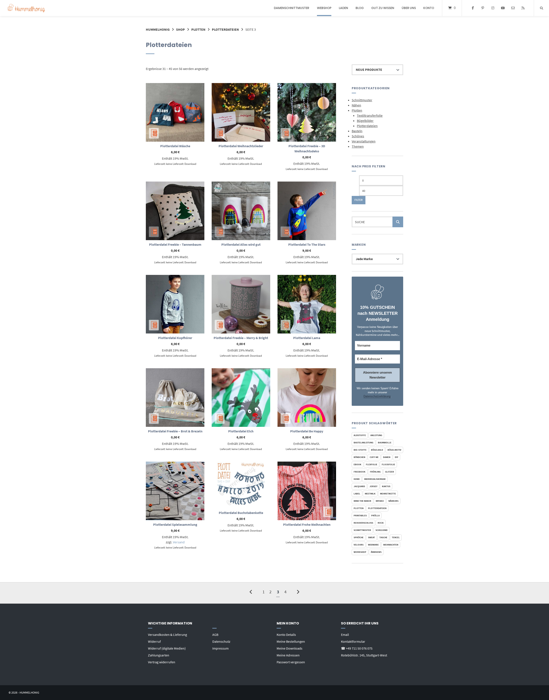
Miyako (380, 500)
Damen (386, 457)
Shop (180, 29)
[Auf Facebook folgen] (473, 8)
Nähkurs (393, 500)
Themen (358, 146)
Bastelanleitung (363, 442)
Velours (358, 544)
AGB (215, 634)
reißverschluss (363, 522)
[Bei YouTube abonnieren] (503, 8)
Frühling (375, 471)
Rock (381, 522)
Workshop (360, 551)
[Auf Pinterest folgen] (483, 8)
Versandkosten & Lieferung (167, 634)
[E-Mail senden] (513, 8)
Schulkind (382, 530)
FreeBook (359, 471)
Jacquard (359, 486)
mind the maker (362, 500)
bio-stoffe (360, 449)
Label (357, 493)
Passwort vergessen (291, 662)
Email (345, 634)
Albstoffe (360, 435)
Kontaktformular (353, 641)
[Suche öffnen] (541, 8)
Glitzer (389, 471)
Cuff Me (374, 457)
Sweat (371, 537)
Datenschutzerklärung (377, 396)
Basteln (357, 131)
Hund (357, 478)
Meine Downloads (289, 648)
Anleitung (376, 435)
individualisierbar (375, 478)
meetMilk (370, 493)
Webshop (324, 8)
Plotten (198, 29)
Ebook (357, 464)
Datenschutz (221, 641)
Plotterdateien (225, 29)
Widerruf (154, 641)
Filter (358, 200)
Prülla (375, 515)
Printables (360, 515)
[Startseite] (26, 8)
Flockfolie (388, 464)
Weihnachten (390, 544)
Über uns (409, 8)
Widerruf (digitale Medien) (167, 648)
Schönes (358, 136)
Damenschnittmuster (291, 8)
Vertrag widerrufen (161, 662)
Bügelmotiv (394, 449)
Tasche (383, 537)
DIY (396, 457)
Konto (428, 8)
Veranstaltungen (364, 141)
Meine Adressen (288, 655)
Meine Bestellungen (291, 641)
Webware (373, 544)
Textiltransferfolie (370, 115)
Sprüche (358, 537)
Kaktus (386, 486)
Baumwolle (384, 442)
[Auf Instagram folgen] (493, 8)
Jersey (373, 486)
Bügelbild (377, 449)
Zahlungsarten (158, 655)
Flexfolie (371, 464)
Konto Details (286, 634)
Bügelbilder (365, 120)
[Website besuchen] (523, 8)
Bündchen (359, 457)
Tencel (396, 537)
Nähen (356, 105)
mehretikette (388, 493)
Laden (343, 8)
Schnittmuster (362, 100)
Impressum (220, 648)
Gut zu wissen (382, 8)
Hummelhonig (158, 29)
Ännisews (376, 551)
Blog (360, 8)
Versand (179, 542)
